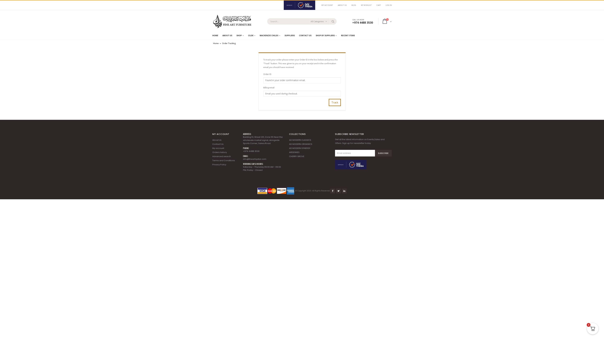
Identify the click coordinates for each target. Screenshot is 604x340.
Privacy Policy (219, 164)
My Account (327, 5)
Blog (354, 5)
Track (334, 102)
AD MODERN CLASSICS (300, 140)
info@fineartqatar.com (254, 159)
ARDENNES (294, 152)
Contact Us (305, 35)
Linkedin (344, 191)
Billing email (268, 87)
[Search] (333, 21)
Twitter (338, 191)
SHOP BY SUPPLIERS (325, 35)
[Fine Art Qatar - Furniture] (232, 21)
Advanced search (221, 156)
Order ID (267, 74)
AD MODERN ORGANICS (300, 144)
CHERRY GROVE (296, 156)
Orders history (219, 152)
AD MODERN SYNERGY (299, 148)
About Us (342, 5)
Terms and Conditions (223, 160)
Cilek (250, 35)
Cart (378, 5)
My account (218, 148)
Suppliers (290, 35)
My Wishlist (366, 5)
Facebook (332, 191)
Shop (239, 35)
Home (215, 35)
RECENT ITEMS (348, 35)
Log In (389, 5)
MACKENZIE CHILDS (269, 35)
